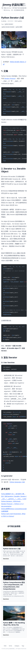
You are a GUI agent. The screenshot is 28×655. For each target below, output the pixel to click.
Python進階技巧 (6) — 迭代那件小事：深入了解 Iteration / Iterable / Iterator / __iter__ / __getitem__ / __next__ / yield (14, 496)
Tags (23, 646)
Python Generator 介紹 (17, 482)
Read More (6, 558)
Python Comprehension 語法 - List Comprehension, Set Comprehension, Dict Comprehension (14, 585)
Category (17, 646)
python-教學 (19, 27)
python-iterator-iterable (8, 27)
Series (10, 646)
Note (5, 646)
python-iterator (9, 24)
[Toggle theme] (24, 5)
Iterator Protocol (9, 78)
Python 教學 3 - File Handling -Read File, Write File (14, 624)
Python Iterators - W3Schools (11, 501)
